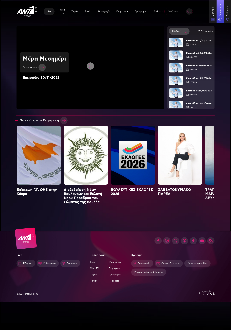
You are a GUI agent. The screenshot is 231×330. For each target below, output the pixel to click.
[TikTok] (193, 240)
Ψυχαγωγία (104, 11)
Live (49, 11)
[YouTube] (202, 240)
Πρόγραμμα (141, 11)
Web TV (62, 11)
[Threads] (184, 240)
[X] (175, 240)
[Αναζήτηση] (189, 11)
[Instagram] (166, 240)
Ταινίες (88, 11)
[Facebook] (158, 240)
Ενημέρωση (122, 11)
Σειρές (74, 11)
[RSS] (210, 240)
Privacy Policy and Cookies (148, 272)
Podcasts (159, 11)
